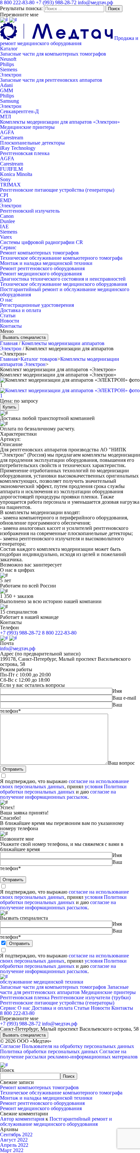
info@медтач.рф (17, 648)
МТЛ (5, 116)
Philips (7, 64)
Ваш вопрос (121, 763)
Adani (6, 85)
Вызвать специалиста (24, 337)
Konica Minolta (16, 174)
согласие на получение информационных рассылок (58, 794)
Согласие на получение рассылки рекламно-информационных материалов (69, 1054)
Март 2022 (11, 1150)
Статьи (8, 315)
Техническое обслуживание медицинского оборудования (63, 284)
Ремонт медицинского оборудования (41, 273)
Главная (9, 343)
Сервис (8, 247)
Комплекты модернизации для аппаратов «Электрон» (60, 122)
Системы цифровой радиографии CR (41, 242)
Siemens (8, 69)
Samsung (9, 101)
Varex (6, 237)
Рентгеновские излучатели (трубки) (91, 997)
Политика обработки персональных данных (49, 1051)
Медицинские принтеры (27, 127)
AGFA (7, 132)
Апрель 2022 (14, 1145)
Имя (117, 691)
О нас (6, 300)
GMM (6, 90)
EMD (6, 200)
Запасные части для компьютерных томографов (53, 54)
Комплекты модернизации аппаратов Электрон (52, 346)
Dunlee (7, 221)
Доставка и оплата (20, 310)
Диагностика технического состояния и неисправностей (63, 279)
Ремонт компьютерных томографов (39, 252)
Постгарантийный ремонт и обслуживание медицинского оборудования (64, 292)
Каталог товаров (39, 359)
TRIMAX (10, 184)
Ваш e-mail (124, 698)
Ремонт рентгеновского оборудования (42, 268)
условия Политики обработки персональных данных (63, 789)
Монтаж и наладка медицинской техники (46, 263)
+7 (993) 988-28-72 (20, 633)
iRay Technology (17, 148)
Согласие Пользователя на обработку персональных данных (67, 1046)
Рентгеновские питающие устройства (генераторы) (57, 190)
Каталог (9, 48)
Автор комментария (22, 1119)
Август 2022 (14, 1140)
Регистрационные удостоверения (37, 305)
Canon (7, 216)
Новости (9, 320)
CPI (4, 195)
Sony (5, 179)
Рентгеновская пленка (24, 153)
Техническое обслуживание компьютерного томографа (61, 258)
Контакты (11, 326)
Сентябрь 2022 (16, 1134)
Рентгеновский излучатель (30, 211)
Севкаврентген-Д (19, 111)
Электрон (10, 75)
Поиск (7, 1070)
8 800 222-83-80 (59, 633)
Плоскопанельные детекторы (32, 143)
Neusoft (8, 59)
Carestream (11, 137)
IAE (4, 226)
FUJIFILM (11, 169)
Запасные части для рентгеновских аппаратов (51, 80)
